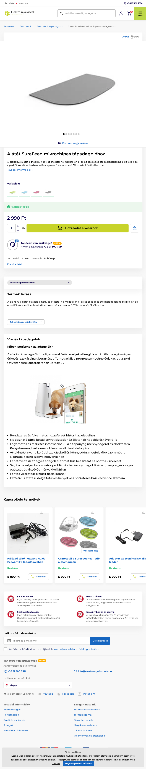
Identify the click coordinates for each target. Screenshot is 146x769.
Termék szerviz (83, 714)
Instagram (89, 693)
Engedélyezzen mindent (78, 763)
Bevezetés (9, 26)
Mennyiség (11, 228)
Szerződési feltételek (16, 730)
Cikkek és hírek (83, 730)
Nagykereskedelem (85, 725)
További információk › (20, 169)
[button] (140, 13)
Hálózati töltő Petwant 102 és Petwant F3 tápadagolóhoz (26, 560)
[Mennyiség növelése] (18, 226)
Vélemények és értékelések (90, 735)
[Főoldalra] (20, 13)
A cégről (8, 725)
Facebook (68, 693)
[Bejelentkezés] (121, 13)
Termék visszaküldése (87, 709)
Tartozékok (26, 26)
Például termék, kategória (80, 13)
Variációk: (13, 183)
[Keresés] (61, 13)
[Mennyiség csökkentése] (18, 230)
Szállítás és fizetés (14, 720)
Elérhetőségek (12, 709)
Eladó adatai (14, 264)
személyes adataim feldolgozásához (77, 649)
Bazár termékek (83, 720)
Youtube (48, 693)
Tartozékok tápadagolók (50, 26)
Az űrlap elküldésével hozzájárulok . (54, 649)
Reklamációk (11, 714)
